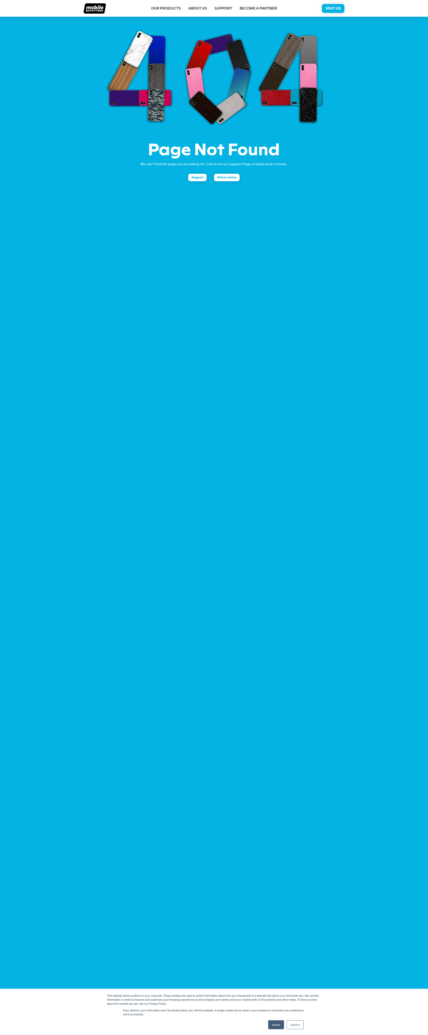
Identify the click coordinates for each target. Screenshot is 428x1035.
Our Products (166, 8)
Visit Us (333, 8)
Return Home (226, 177)
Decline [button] (295, 1025)
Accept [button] (276, 1025)
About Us (197, 8)
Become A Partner (258, 8)
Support (223, 8)
